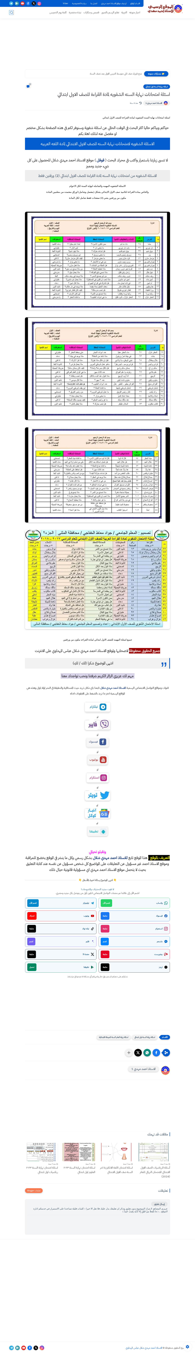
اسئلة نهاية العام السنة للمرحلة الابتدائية (113, 1037)
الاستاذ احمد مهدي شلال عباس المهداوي (144, 1348)
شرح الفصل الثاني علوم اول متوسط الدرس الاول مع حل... (116, 74)
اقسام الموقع (135, 3)
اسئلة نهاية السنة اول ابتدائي (157, 86)
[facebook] (28, 3)
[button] (156, 1052)
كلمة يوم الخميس (58, 12)
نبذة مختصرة (75, 12)
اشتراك (31, 915)
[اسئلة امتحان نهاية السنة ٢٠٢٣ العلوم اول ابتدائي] (78, 1152)
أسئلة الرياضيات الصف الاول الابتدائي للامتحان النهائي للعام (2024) (155, 1171)
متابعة (105, 915)
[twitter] (34, 3)
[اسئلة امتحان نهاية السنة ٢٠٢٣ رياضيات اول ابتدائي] (41, 1152)
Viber (65, 3)
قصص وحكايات (91, 12)
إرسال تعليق (159, 1204)
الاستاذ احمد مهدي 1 (153, 103)
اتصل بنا (93, 3)
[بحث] (11, 12)
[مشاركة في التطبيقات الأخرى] (129, 1052)
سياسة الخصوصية (79, 3)
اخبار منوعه (134, 12)
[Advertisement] (97, 45)
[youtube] (22, 3)
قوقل (100, 160)
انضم (105, 941)
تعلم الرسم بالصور (110, 12)
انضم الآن (106, 903)
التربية (124, 12)
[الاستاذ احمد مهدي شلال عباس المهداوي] (165, 9)
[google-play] (17, 3)
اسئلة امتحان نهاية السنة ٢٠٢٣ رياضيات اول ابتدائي (42, 1169)
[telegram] (11, 3)
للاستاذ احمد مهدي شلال (113, 688)
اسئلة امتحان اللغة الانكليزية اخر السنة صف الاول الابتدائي (116, 1169)
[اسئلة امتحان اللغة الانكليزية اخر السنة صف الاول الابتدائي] (116, 1152)
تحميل (31, 967)
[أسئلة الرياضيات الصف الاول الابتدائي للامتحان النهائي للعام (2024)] (153, 1152)
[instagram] (39, 3)
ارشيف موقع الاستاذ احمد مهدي (113, 3)
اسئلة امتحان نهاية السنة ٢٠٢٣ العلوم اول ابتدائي (79, 1169)
